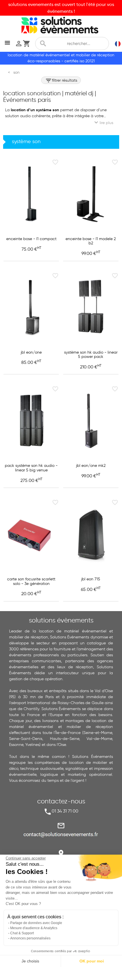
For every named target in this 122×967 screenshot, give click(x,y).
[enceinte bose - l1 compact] (31, 194)
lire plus (103, 122)
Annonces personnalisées (30, 938)
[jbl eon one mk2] (90, 420)
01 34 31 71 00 (65, 811)
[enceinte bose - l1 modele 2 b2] (90, 194)
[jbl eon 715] (90, 534)
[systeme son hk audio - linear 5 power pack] (90, 307)
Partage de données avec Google (36, 923)
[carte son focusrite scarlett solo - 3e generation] (31, 534)
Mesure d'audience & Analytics (33, 928)
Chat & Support (22, 933)
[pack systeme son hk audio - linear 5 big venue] (31, 420)
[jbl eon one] (31, 307)
